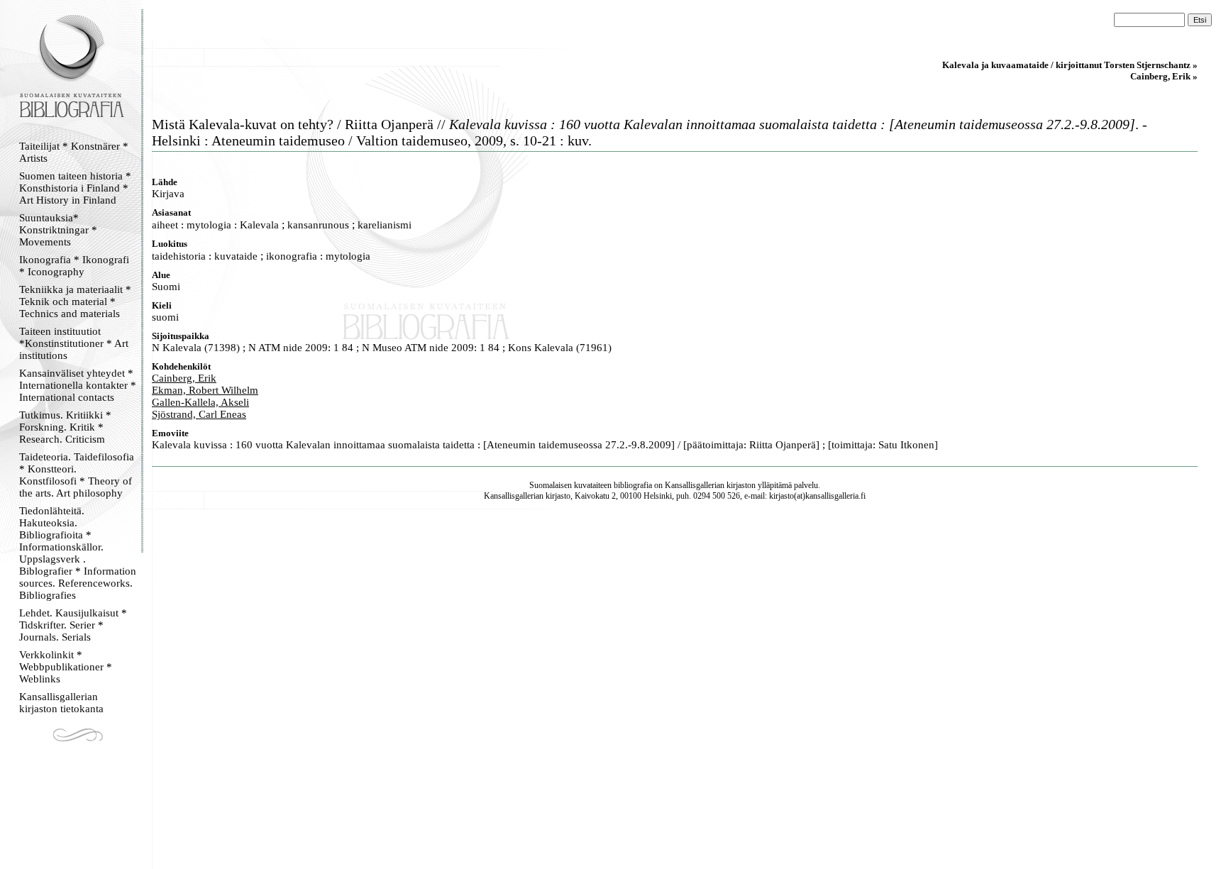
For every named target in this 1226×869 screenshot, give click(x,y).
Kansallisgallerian (694, 485)
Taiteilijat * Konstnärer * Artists (73, 152)
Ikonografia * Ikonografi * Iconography (74, 265)
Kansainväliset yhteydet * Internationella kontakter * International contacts (77, 385)
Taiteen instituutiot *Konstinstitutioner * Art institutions (73, 343)
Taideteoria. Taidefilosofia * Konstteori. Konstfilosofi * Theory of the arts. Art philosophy (76, 475)
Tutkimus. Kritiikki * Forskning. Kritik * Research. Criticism (65, 427)
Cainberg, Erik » (1164, 76)
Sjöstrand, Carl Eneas (199, 414)
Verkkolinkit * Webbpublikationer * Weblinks (65, 667)
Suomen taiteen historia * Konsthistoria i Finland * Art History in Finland (75, 188)
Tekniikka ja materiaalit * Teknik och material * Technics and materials (75, 301)
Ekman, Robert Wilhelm (205, 390)
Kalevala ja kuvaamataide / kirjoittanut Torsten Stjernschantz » (1070, 65)
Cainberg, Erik (184, 378)
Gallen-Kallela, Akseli (200, 402)
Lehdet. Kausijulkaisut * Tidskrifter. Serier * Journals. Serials (73, 625)
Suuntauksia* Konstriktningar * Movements (58, 230)
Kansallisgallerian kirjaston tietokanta (61, 702)
